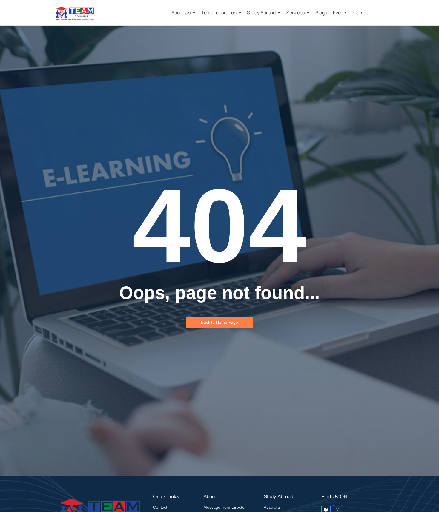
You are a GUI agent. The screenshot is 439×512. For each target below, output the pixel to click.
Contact (160, 507)
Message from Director (224, 507)
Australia (272, 507)
